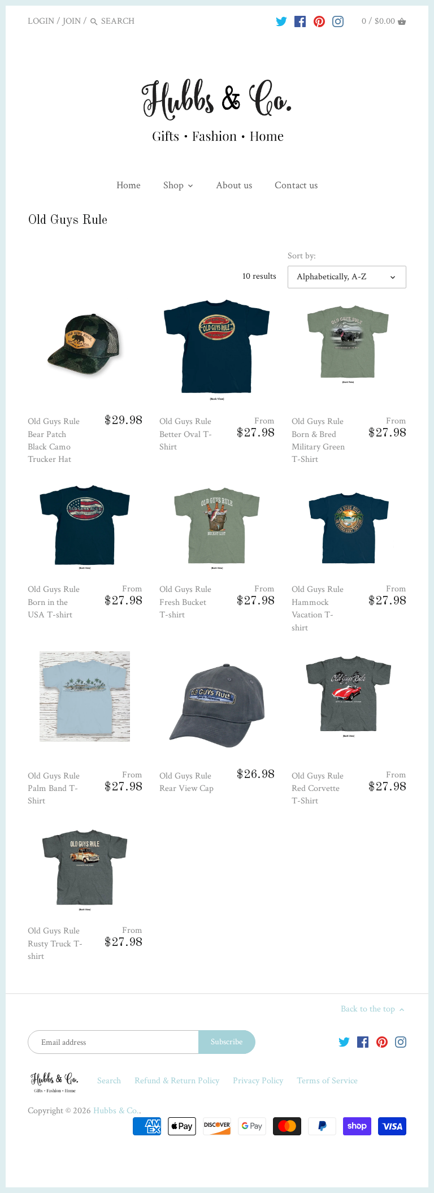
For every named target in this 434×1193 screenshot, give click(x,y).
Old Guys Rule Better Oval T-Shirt (185, 434)
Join (72, 21)
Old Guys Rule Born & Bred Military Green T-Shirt (318, 440)
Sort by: (302, 255)
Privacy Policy (259, 1081)
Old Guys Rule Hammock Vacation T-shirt (318, 608)
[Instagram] (338, 21)
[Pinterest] (319, 21)
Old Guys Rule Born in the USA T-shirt (54, 602)
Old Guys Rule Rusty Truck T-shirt (55, 943)
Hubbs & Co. (116, 1111)
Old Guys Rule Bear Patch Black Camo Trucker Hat (54, 440)
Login (41, 21)
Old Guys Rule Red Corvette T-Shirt (318, 788)
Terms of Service (327, 1081)
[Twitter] (281, 21)
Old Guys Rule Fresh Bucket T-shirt (185, 602)
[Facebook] (300, 21)
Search (109, 1081)
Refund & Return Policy (178, 1081)
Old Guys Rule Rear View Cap (186, 782)
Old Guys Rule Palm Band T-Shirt (54, 788)
